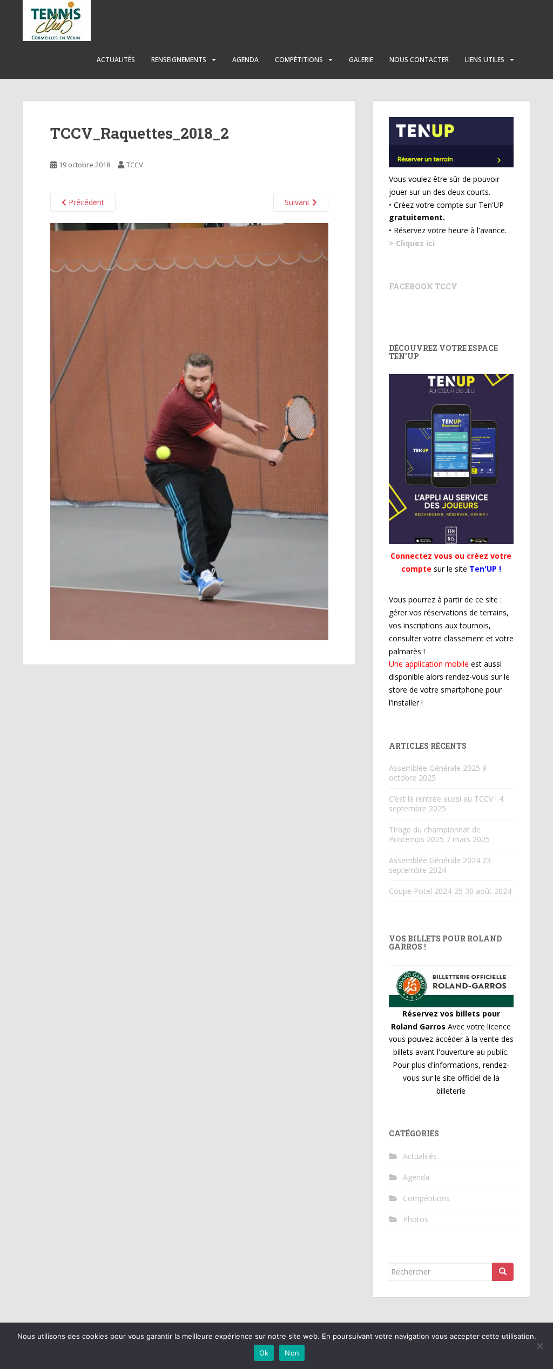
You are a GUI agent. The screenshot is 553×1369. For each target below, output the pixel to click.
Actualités (116, 59)
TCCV (134, 165)
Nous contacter (419, 59)
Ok (264, 1352)
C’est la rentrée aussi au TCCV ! (443, 799)
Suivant (298, 202)
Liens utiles (484, 59)
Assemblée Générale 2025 (434, 768)
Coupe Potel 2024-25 (426, 891)
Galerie (361, 59)
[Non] (539, 1345)
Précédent (85, 202)
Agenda (245, 59)
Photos (415, 1219)
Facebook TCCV (423, 286)
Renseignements (178, 59)
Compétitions (299, 59)
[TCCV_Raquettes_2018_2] (189, 430)
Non (292, 1352)
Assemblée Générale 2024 (434, 860)
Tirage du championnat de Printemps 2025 (435, 834)
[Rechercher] (503, 1272)
